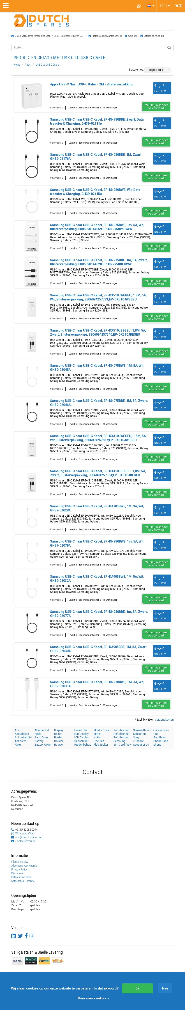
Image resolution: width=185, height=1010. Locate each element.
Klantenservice (19, 861)
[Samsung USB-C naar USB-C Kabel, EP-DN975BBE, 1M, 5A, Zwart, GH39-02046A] (32, 412)
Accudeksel (22, 733)
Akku (18, 744)
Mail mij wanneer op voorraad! (156, 106)
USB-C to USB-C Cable (47, 64)
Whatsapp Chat (24, 833)
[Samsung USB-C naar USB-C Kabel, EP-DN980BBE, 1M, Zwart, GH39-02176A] (32, 166)
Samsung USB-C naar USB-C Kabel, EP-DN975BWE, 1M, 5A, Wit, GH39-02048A (97, 367)
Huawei (58, 744)
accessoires (141, 744)
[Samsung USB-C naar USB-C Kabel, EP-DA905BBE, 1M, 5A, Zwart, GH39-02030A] (32, 658)
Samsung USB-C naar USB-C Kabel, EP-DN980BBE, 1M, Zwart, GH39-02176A (96, 156)
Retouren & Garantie (23, 881)
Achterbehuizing (23, 737)
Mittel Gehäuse (99, 734)
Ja (137, 988)
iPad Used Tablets (159, 737)
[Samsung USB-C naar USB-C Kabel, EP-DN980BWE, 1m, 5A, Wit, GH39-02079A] (32, 553)
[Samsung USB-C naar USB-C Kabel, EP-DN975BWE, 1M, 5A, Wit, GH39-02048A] (32, 377)
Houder (58, 741)
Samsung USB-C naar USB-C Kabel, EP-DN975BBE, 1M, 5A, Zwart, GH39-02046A (99, 403)
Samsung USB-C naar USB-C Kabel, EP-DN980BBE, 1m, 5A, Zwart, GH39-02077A (99, 614)
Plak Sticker (101, 744)
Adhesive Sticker (20, 741)
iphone (157, 744)
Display (58, 730)
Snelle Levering (50, 952)
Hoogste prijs (155, 69)
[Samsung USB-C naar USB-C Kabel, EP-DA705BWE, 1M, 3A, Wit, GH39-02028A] (32, 518)
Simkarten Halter (139, 734)
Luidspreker (81, 741)
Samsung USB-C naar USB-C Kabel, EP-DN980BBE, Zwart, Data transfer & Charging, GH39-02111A (97, 121)
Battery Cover (43, 744)
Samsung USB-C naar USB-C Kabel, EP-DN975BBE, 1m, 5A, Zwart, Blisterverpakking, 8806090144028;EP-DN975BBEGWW (99, 262)
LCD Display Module (81, 737)
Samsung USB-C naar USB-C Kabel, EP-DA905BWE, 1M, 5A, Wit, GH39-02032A (97, 578)
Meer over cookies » (93, 998)
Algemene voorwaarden (24, 865)
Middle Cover (102, 730)
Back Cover (42, 737)
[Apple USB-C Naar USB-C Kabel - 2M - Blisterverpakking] (32, 96)
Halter (58, 733)
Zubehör (138, 741)
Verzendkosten (164, 719)
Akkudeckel (42, 730)
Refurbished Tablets (121, 730)
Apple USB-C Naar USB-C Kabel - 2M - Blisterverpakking (91, 84)
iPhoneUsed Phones (160, 741)
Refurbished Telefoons (121, 737)
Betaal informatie (21, 877)
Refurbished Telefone (121, 734)
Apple (38, 733)
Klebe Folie (80, 730)
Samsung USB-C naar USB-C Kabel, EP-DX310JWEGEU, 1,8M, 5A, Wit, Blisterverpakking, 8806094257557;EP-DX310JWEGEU (98, 438)
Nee (165, 988)
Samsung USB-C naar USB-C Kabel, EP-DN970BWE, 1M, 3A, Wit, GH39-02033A (97, 684)
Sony (136, 737)
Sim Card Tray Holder (122, 745)
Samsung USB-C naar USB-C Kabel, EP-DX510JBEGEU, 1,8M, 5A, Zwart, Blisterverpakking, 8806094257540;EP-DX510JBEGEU (98, 332)
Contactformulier (25, 841)
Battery (39, 741)
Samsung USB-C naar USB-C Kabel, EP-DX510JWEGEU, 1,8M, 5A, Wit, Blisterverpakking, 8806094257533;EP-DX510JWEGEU (98, 297)
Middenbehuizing (83, 744)
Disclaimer (17, 873)
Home (17, 64)
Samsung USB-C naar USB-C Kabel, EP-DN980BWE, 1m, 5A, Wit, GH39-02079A (97, 543)
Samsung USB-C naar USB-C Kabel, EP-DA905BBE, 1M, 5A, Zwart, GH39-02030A (99, 649)
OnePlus (99, 741)
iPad (155, 733)
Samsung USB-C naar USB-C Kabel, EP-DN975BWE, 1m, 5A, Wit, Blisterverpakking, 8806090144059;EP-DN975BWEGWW (97, 227)
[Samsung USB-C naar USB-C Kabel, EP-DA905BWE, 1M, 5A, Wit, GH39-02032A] (32, 588)
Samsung (119, 741)
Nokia (97, 737)
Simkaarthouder (142, 730)
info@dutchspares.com (29, 837)
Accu (18, 730)
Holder (58, 737)
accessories (161, 730)
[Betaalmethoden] (31, 960)
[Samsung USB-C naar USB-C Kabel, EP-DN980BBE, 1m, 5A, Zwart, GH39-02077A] (32, 623)
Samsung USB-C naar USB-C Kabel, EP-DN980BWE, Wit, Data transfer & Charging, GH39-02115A (95, 192)
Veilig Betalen (22, 952)
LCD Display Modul (81, 734)
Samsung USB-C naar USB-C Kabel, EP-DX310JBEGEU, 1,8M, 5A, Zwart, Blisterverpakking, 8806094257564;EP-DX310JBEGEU (98, 473)
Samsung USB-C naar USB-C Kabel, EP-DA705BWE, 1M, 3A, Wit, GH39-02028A (97, 508)
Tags (28, 64)
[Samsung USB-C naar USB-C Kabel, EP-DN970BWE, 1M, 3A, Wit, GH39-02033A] (32, 693)
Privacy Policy (19, 869)
